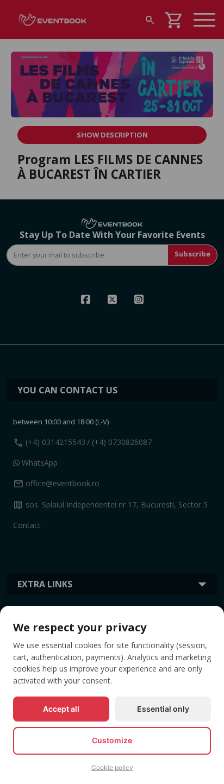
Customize (112, 740)
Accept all (61, 708)
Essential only (163, 708)
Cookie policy (112, 767)
